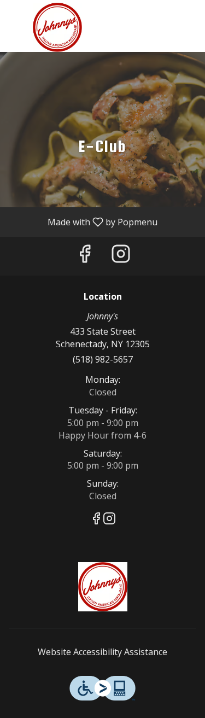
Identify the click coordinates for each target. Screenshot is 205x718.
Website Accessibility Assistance (102, 652)
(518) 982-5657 (103, 359)
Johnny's (102, 586)
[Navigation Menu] (190, 16)
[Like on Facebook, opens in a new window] (85, 256)
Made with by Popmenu (82, 221)
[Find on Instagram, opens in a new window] (121, 256)
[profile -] (162, 15)
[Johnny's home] (57, 27)
